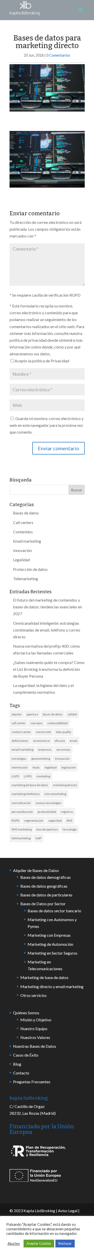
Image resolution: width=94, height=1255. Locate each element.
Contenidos (23, 531)
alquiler (17, 714)
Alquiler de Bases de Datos (36, 870)
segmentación (33, 820)
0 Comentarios (58, 55)
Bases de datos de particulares (46, 894)
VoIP (38, 838)
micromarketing (55, 794)
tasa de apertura (47, 829)
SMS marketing (22, 829)
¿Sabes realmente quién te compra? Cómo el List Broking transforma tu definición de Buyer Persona (48, 669)
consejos (36, 723)
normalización (21, 803)
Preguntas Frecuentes (31, 1081)
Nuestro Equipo (33, 1028)
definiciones (20, 741)
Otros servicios (33, 995)
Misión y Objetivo (35, 1019)
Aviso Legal (67, 1210)
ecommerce (41, 741)
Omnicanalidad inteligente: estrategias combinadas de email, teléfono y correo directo (46, 630)
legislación (68, 767)
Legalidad (21, 559)
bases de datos (53, 714)
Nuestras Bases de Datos (34, 1046)
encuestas (63, 749)
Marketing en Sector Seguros (52, 953)
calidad (72, 714)
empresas (45, 749)
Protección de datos (30, 569)
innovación (62, 758)
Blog (17, 1064)
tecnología (70, 829)
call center (19, 723)
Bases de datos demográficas (45, 877)
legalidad (51, 767)
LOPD (28, 776)
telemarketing (21, 838)
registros (67, 812)
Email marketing (27, 541)
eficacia (60, 741)
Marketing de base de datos (44, 977)
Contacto (21, 1072)
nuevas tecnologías (48, 803)
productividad (47, 812)
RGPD (15, 820)
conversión (43, 732)
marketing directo (65, 785)
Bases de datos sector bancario (54, 910)
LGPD (15, 776)
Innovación (22, 550)
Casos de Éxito (25, 1055)
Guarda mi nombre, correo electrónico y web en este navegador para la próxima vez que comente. (46, 425)
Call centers (23, 522)
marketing (43, 776)
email (73, 741)
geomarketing (40, 758)
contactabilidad (57, 723)
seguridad (55, 820)
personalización (22, 812)
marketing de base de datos (30, 785)
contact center (21, 732)
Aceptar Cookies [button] (39, 1243)
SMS (69, 820)
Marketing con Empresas (49, 935)
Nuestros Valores (35, 1037)
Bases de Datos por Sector (43, 903)
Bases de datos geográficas (43, 886)
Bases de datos (26, 512)
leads (36, 767)
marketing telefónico (26, 794)
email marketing (22, 749)
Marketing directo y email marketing (51, 986)
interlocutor (20, 767)
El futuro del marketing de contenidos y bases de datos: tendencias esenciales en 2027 (47, 607)
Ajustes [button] (14, 1243)
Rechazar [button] (65, 1243)
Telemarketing (25, 578)
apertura (32, 714)
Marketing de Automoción (50, 944)
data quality (63, 732)
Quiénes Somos (26, 1012)
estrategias (19, 758)
